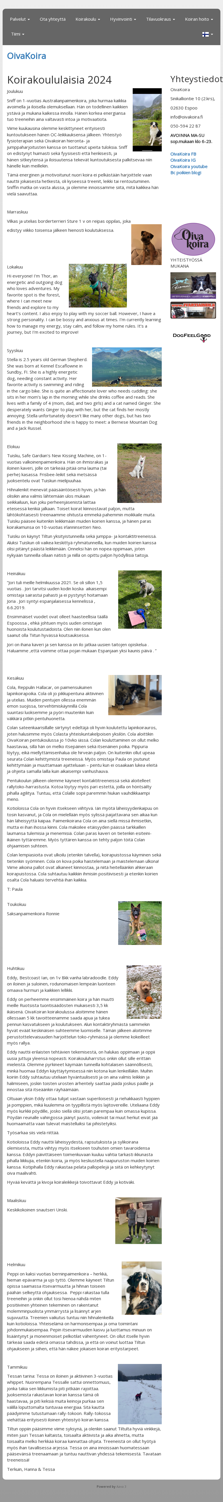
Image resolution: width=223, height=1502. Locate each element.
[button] (207, 34)
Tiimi (16, 34)
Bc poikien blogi (186, 172)
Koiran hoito (197, 19)
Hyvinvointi (121, 19)
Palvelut (18, 19)
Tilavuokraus (159, 19)
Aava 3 (121, 1486)
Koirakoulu (86, 19)
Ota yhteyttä (53, 19)
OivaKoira (26, 55)
